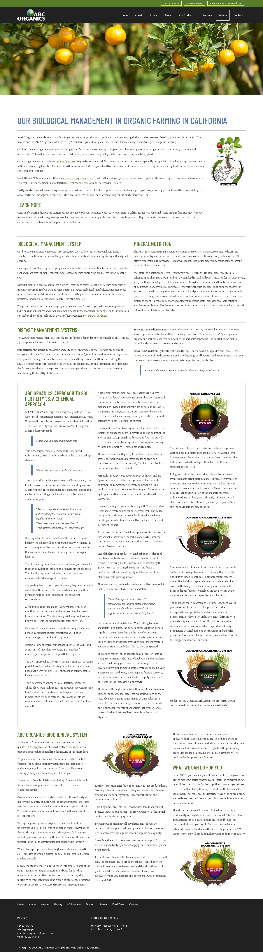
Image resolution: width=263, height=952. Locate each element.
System (222, 15)
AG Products (186, 15)
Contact (238, 15)
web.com (94, 948)
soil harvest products (95, 315)
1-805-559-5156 (194, 3)
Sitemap (22, 948)
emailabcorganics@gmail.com (226, 3)
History (153, 15)
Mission (168, 15)
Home (124, 15)
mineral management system (78, 178)
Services (207, 15)
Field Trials (118, 904)
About (138, 15)
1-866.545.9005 (171, 3)
